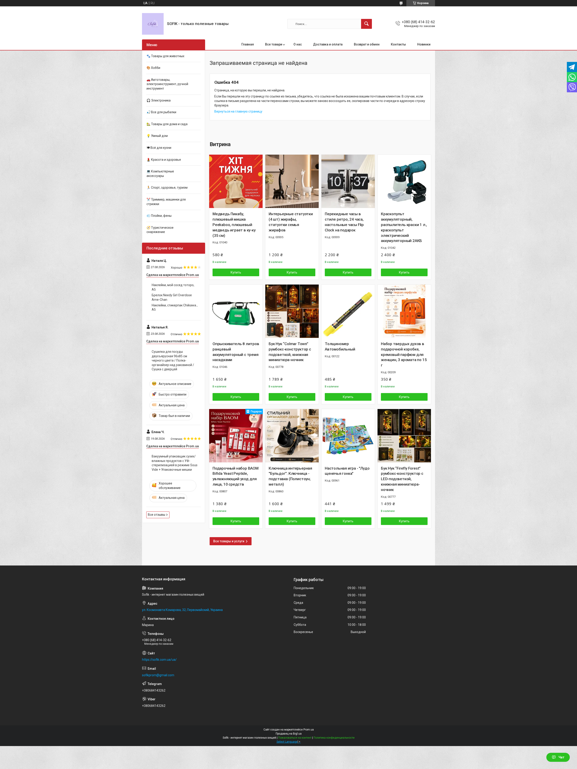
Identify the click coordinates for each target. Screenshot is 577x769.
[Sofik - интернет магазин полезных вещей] (153, 24)
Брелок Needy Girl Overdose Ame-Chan (172, 297)
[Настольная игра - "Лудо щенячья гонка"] (348, 435)
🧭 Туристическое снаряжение (160, 230)
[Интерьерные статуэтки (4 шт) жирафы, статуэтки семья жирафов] (292, 181)
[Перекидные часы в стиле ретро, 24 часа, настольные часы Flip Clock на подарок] (348, 181)
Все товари (273, 44)
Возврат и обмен (367, 44)
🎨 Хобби (153, 68)
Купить (236, 272)
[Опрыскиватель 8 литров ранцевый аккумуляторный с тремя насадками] (236, 311)
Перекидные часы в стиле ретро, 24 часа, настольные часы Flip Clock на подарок (344, 222)
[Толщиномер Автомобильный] (348, 311)
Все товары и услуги (228, 541)
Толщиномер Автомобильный (340, 346)
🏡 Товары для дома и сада (167, 124)
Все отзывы (156, 514)
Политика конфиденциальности (334, 737)
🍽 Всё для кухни (159, 147)
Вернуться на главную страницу (238, 111)
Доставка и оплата (328, 44)
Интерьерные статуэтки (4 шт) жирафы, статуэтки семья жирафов (291, 222)
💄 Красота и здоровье (164, 159)
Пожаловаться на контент (294, 737)
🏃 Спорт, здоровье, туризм (167, 187)
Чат (561, 757)
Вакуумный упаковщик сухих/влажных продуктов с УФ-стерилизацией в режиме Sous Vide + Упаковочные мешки (174, 463)
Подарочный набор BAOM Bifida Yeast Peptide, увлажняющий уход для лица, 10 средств (236, 476)
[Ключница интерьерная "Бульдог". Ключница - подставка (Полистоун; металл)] (292, 435)
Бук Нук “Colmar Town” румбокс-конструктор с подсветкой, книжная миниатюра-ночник (290, 352)
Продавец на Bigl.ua (289, 733)
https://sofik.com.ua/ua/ (159, 659)
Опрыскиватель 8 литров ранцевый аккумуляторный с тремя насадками (236, 352)
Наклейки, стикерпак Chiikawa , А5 (174, 307)
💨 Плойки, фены (159, 215)
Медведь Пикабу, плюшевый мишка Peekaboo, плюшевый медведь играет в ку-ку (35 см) (234, 224)
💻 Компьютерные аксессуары (160, 174)
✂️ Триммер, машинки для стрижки (166, 202)
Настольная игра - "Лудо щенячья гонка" (347, 471)
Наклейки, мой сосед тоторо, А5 (173, 287)
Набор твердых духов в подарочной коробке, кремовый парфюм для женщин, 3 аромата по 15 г (404, 354)
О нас (297, 44)
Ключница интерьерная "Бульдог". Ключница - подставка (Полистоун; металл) (290, 476)
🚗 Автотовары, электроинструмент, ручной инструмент (167, 84)
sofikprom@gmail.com (158, 675)
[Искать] (366, 24)
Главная (247, 44)
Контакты (398, 44)
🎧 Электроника (159, 100)
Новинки (423, 44)
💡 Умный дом (157, 136)
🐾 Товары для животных (165, 56)
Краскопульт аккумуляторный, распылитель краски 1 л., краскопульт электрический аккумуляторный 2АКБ (404, 227)
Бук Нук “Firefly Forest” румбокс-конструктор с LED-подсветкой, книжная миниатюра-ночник (402, 479)
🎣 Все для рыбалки (161, 112)
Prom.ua (308, 729)
